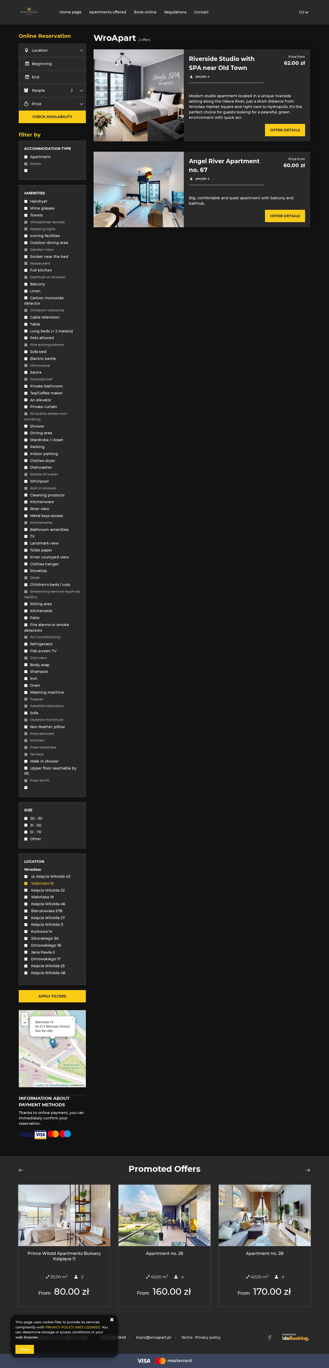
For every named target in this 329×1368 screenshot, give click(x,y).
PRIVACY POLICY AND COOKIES (72, 1327)
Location (40, 50)
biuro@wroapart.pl (153, 1337)
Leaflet (39, 1085)
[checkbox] (52, 157)
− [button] (24, 1022)
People (38, 90)
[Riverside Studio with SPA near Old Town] (139, 95)
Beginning (42, 63)
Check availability (52, 116)
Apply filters (52, 996)
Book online (145, 12)
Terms (187, 1337)
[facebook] (269, 1338)
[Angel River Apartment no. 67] (139, 189)
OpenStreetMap (59, 1085)
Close (24, 1349)
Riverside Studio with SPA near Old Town (222, 63)
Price (36, 104)
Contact (201, 12)
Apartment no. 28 (164, 1253)
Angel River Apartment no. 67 (224, 166)
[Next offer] (306, 1170)
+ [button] (24, 1016)
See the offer (44, 1031)
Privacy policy (208, 1337)
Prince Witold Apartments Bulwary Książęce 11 (64, 1256)
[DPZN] (35, 12)
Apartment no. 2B (265, 1253)
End (35, 77)
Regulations (175, 12)
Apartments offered (107, 12)
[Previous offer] (22, 1170)
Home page (70, 12)
